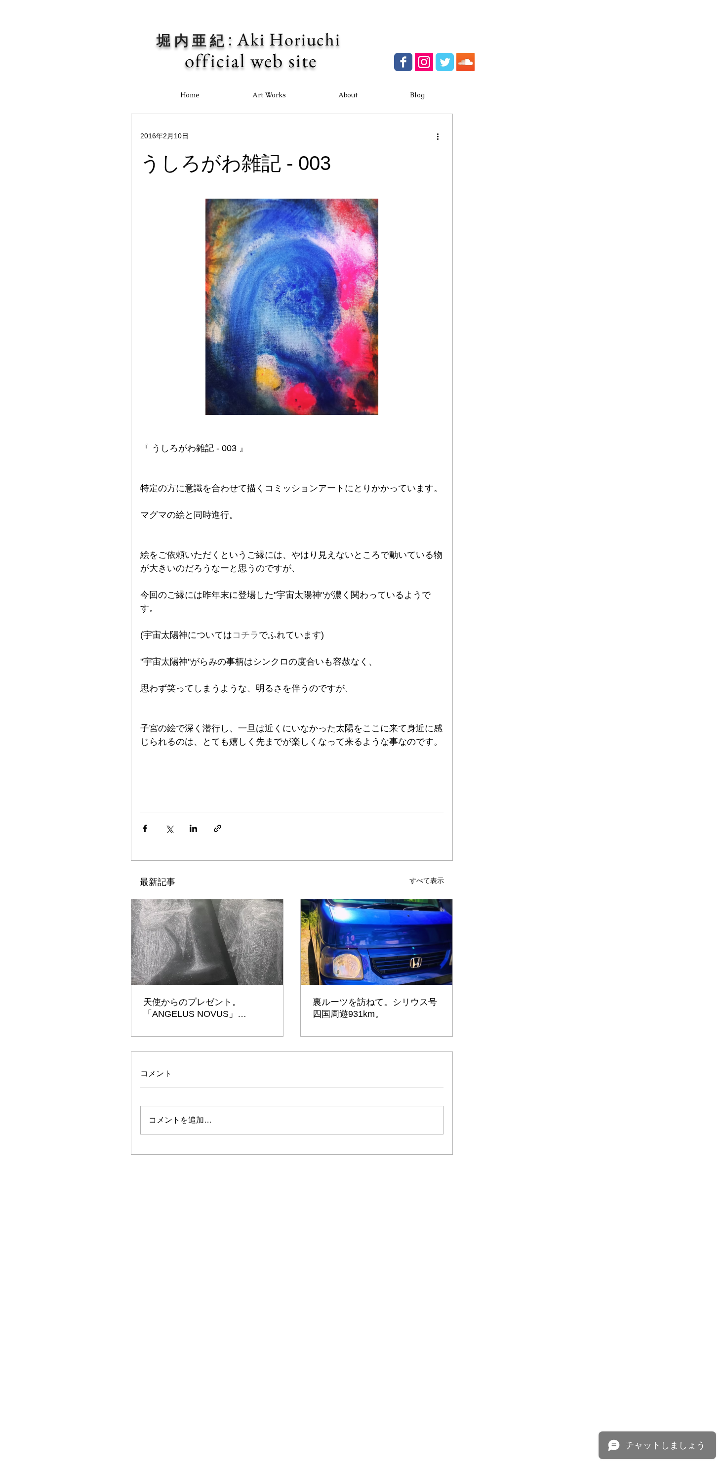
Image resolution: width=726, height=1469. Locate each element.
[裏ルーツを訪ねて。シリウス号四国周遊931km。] (376, 942)
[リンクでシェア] (217, 828)
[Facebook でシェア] (145, 828)
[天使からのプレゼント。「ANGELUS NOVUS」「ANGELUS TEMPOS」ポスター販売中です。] (207, 942)
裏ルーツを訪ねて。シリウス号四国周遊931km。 (375, 1008)
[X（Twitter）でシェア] (169, 828)
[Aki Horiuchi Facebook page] (403, 62)
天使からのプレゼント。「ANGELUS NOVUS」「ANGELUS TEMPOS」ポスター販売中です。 (206, 1008)
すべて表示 (426, 880)
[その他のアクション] (438, 136)
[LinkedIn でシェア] (193, 828)
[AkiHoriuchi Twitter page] (445, 62)
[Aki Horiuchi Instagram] (424, 62)
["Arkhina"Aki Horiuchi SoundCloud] (465, 62)
